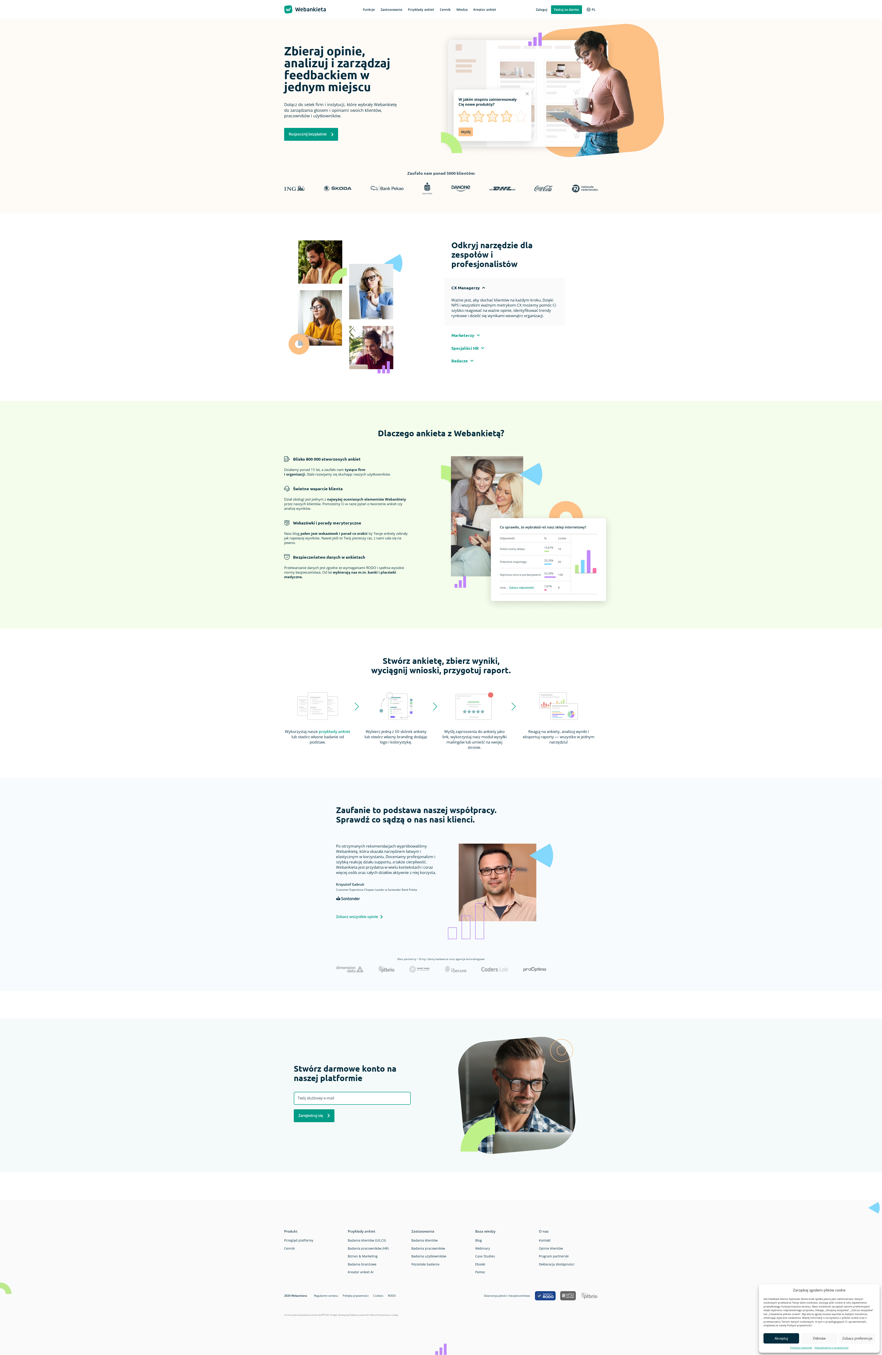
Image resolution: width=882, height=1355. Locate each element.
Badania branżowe (362, 1264)
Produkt (290, 1231)
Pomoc (480, 1272)
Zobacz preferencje (857, 1338)
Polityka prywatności (356, 1296)
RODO (392, 1296)
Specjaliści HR (465, 348)
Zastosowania (422, 1231)
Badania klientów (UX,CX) (367, 1240)
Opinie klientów (551, 1248)
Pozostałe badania (425, 1264)
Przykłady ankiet (361, 1231)
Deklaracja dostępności (556, 1264)
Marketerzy (462, 335)
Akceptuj (781, 1338)
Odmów (819, 1338)
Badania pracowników (428, 1248)
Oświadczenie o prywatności (831, 1347)
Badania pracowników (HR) (368, 1248)
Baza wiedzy (485, 1231)
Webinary (482, 1248)
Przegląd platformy (298, 1240)
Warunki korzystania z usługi (384, 1314)
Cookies (378, 1296)
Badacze (459, 360)
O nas (543, 1231)
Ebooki (480, 1264)
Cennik (289, 1248)
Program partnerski (554, 1256)
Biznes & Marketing (363, 1256)
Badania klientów (424, 1240)
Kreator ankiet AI (360, 1272)
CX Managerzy (465, 287)
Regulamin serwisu (326, 1296)
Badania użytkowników (428, 1256)
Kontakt (545, 1240)
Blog (478, 1240)
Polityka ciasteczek (801, 1347)
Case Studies (485, 1256)
